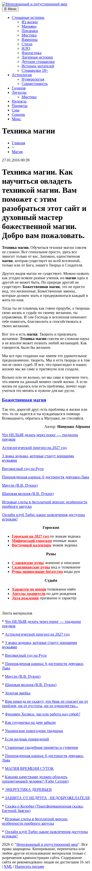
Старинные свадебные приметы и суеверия (41, 747)
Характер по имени (29, 589)
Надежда (19, 101)
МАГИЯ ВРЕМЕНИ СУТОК (29, 768)
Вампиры (30, 39)
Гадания (19, 88)
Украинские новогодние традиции (34, 731)
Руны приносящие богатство (37, 571)
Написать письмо (29, 866)
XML (8, 866)
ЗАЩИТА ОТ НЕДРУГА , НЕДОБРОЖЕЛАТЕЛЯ (47, 798)
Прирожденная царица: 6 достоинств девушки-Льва (45, 477)
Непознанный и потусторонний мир (47, 844)
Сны (15, 110)
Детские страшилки (38, 62)
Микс (16, 119)
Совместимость (35, 84)
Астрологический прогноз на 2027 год (34, 448)
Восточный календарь (31, 545)
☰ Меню (10, 9)
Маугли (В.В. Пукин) (20, 485)
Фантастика (31, 53)
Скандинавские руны (31, 567)
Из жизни (30, 22)
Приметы (19, 106)
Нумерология (33, 79)
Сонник (18, 114)
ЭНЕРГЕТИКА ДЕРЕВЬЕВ (28, 789)
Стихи (27, 44)
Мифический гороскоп (32, 541)
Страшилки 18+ (35, 70)
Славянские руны (28, 563)
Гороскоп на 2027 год (30, 536)
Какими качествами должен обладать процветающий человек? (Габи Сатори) (35, 779)
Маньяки (29, 26)
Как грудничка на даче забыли (30, 722)
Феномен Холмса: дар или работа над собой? (42, 714)
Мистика (29, 35)
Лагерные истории (37, 57)
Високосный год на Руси (23, 469)
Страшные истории (28, 17)
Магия (17, 152)
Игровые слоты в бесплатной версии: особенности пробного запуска (35, 821)
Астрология (22, 75)
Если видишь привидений (27, 739)
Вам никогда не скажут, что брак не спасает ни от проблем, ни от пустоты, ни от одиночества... (45, 703)
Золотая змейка (17, 693)
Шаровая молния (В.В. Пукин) (27, 494)
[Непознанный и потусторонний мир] (34, 4)
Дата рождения (25, 598)
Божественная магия (24, 399)
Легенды (19, 92)
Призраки (30, 31)
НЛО (26, 48)
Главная (18, 143)
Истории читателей (38, 66)
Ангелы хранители (28, 594)
